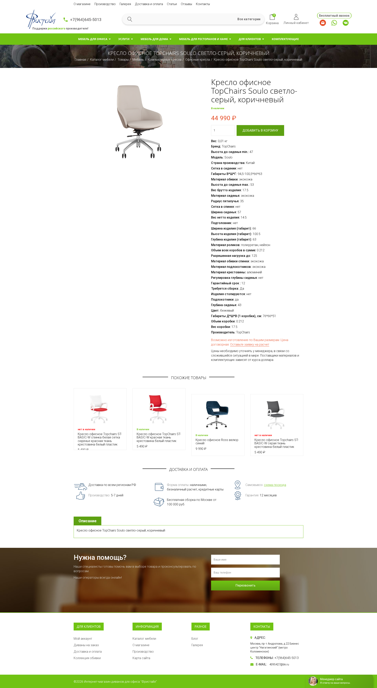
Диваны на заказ (86, 645)
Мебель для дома (154, 39)
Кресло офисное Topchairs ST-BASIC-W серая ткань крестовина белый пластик (276, 443)
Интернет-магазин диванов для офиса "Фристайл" (120, 681)
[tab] (88, 521)
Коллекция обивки (87, 658)
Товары (123, 59)
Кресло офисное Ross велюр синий (217, 441)
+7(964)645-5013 (85, 19)
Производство (105, 4)
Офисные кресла (197, 59)
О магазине (82, 4)
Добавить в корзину (260, 130)
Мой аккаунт (83, 638)
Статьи (172, 4)
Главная (80, 59)
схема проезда (275, 485)
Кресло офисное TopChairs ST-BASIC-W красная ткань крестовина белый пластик (159, 437)
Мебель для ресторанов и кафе (203, 39)
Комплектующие (285, 39)
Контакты (203, 4)
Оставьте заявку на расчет (249, 344)
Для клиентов (250, 39)
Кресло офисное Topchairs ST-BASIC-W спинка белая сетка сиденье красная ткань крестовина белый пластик (100, 439)
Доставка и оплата (149, 4)
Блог (194, 638)
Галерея (125, 4)
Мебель (138, 59)
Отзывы (186, 4)
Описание (87, 521)
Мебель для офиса (92, 39)
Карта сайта (141, 658)
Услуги (124, 39)
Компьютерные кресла (164, 59)
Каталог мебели (102, 59)
